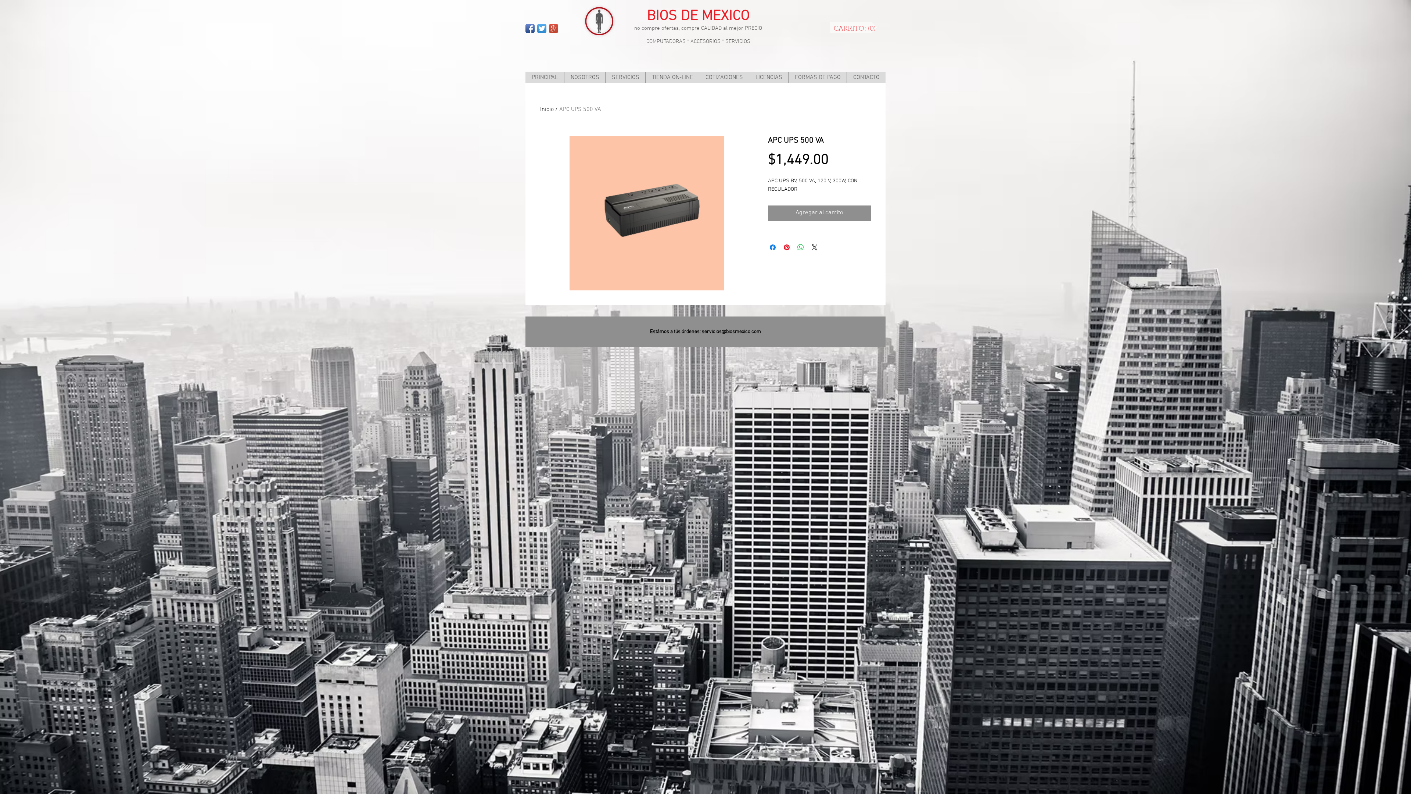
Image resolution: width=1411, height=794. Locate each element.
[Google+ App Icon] (553, 28)
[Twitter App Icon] (541, 28)
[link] (855, 28)
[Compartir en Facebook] (772, 247)
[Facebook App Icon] (530, 28)
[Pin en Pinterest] (786, 247)
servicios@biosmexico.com (731, 332)
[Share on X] (814, 247)
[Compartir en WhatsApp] (800, 247)
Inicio (547, 109)
